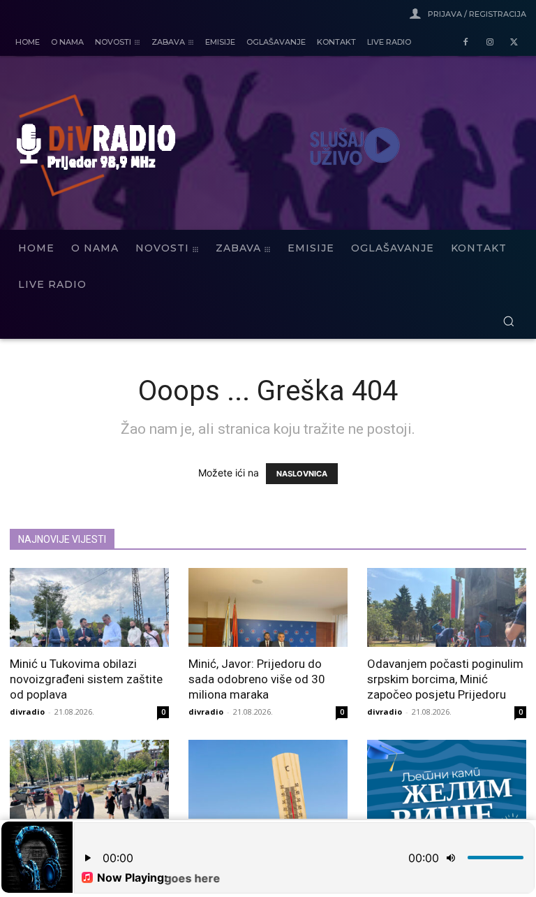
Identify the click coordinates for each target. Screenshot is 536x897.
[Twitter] (514, 43)
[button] (508, 321)
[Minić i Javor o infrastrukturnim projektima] (89, 779)
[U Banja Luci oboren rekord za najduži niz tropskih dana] (268, 779)
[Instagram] (489, 43)
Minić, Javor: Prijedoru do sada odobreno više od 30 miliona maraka (256, 679)
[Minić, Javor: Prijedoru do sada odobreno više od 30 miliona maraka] (268, 607)
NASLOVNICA (301, 474)
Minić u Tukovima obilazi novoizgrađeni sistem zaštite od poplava (86, 679)
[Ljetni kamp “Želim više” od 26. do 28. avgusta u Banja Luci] (446, 779)
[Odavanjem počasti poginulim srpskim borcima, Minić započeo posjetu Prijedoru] (446, 607)
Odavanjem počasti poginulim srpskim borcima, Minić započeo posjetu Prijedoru (445, 679)
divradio (27, 711)
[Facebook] (466, 43)
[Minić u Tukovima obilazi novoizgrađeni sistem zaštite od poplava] (89, 607)
